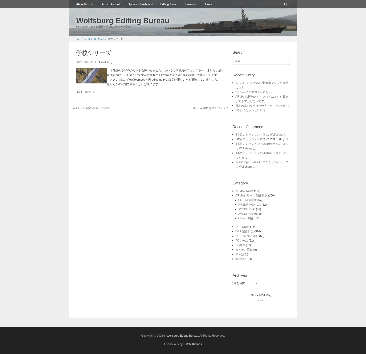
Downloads (190, 4)
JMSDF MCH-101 (249, 204)
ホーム (81, 39)
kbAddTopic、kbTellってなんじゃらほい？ (261, 162)
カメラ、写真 (244, 249)
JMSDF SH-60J (248, 213)
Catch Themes (192, 344)
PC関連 (240, 245)
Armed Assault (111, 4)
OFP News (242, 226)
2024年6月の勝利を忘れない (253, 92)
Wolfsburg (106, 62)
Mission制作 (246, 218)
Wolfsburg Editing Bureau (122, 20)
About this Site (85, 4)
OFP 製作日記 (97, 39)
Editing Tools (168, 4)
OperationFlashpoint (140, 4)
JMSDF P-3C (246, 209)
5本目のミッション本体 (250, 110)
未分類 (239, 254)
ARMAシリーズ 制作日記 (251, 195)
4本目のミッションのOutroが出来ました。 (262, 143)
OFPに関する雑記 (246, 236)
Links (208, 4)
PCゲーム (241, 240)
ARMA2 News (244, 190)
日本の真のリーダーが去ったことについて (262, 105)
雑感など (241, 258)
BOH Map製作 (247, 200)
